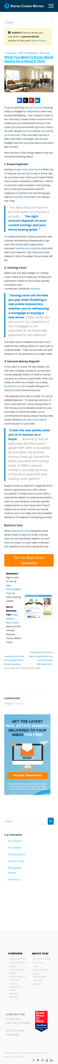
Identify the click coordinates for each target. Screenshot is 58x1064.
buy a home (35, 107)
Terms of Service (17, 1057)
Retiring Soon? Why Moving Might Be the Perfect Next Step (14, 660)
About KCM (40, 953)
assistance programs (28, 248)
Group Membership (40, 975)
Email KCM (12, 1034)
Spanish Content (13, 995)
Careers (37, 984)
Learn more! (39, 40)
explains (18, 197)
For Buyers (11, 53)
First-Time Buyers (28, 53)
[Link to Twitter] (38, 1060)
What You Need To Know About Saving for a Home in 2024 (28, 59)
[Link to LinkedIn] (51, 1060)
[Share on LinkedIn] (37, 100)
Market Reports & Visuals (17, 978)
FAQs (35, 966)
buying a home (20, 531)
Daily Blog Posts (17, 958)
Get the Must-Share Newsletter (29, 560)
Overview (15, 953)
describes (33, 419)
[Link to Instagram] (42, 1060)
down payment (31, 169)
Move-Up (44, 53)
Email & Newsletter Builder (15, 987)
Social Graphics (17, 962)
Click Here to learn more (12, 618)
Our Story (38, 962)
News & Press (40, 969)
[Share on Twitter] (25, 100)
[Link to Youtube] (47, 1060)
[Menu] (50, 6)
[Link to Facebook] (33, 1060)
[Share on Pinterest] (31, 100)
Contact (37, 980)
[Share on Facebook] (19, 100)
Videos (13, 966)
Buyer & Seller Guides (16, 971)
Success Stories (41, 958)
